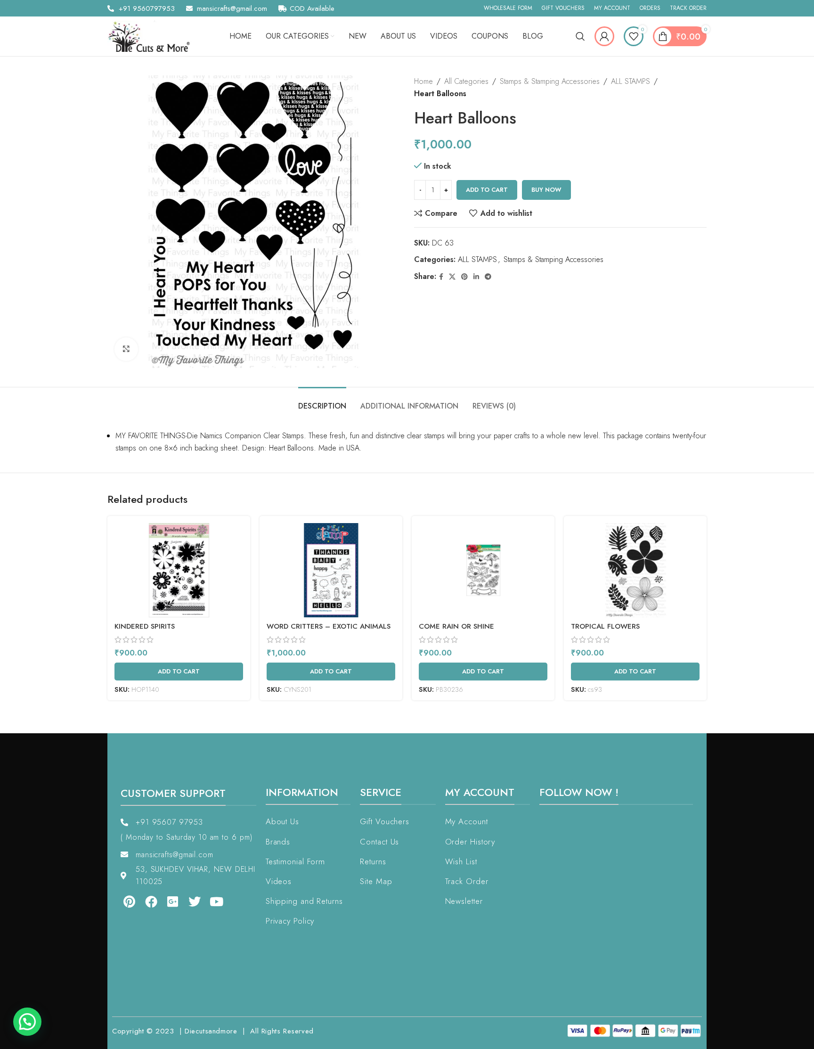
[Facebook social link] (441, 276)
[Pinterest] (122, 901)
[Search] (580, 36)
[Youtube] (210, 901)
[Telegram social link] (488, 276)
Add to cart (487, 189)
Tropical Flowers (605, 626)
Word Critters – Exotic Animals (329, 626)
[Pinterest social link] (464, 276)
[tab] (322, 401)
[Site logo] (152, 35)
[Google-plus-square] (166, 901)
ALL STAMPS (630, 81)
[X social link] (452, 276)
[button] (27, 1022)
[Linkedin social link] (476, 276)
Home (423, 81)
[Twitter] (187, 901)
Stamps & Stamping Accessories (550, 81)
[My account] (604, 36)
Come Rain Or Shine (456, 626)
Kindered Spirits (144, 626)
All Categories (466, 81)
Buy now (546, 189)
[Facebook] (144, 901)
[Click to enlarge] (126, 349)
